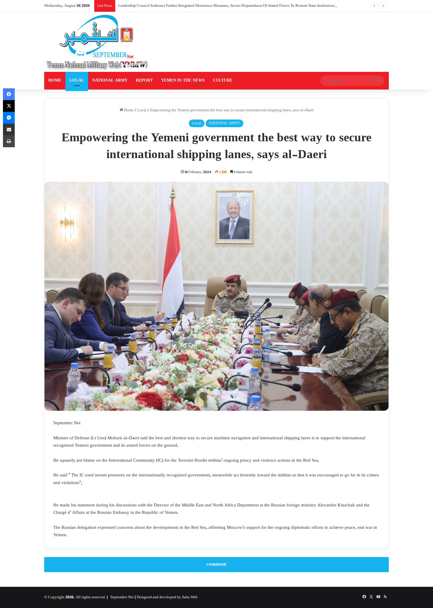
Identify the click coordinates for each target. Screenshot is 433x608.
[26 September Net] (97, 42)
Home (128, 110)
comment (216, 564)
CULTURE (222, 80)
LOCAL (77, 80)
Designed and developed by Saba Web (167, 597)
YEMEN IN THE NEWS (183, 80)
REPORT (144, 80)
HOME (54, 80)
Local (141, 110)
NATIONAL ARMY (110, 80)
